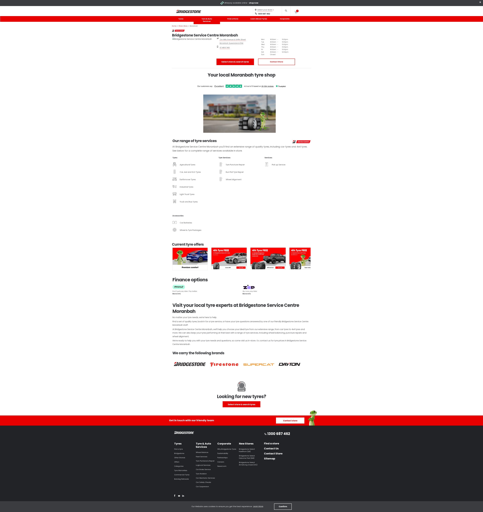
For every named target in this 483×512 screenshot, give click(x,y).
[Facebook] (174, 496)
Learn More (258, 506)
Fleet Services (201, 456)
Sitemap (269, 458)
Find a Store (232, 19)
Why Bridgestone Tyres (226, 449)
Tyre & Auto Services (207, 20)
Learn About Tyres (258, 19)
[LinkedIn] (183, 496)
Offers (176, 462)
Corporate (284, 19)
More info (176, 294)
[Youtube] (179, 496)
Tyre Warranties (180, 470)
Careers (220, 462)
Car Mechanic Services (205, 478)
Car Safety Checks (203, 482)
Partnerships (222, 457)
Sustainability (222, 453)
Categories (179, 466)
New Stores (246, 443)
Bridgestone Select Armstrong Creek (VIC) (248, 463)
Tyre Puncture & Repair (205, 461)
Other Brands (179, 457)
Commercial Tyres (181, 475)
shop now (253, 3)
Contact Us (271, 448)
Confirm (283, 506)
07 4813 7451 (225, 47)
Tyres (180, 19)
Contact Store (276, 62)
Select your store (264, 10)
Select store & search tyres (235, 61)
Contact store (290, 420)
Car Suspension (202, 486)
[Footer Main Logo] (184, 433)
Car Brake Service (203, 469)
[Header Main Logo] (188, 11)
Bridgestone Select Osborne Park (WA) (247, 457)
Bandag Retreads (181, 479)
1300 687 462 (264, 14)
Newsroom (221, 466)
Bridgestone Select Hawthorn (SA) (247, 450)
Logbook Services (203, 465)
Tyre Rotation (201, 474)
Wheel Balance (202, 452)
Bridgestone (179, 453)
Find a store (271, 443)
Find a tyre (178, 449)
